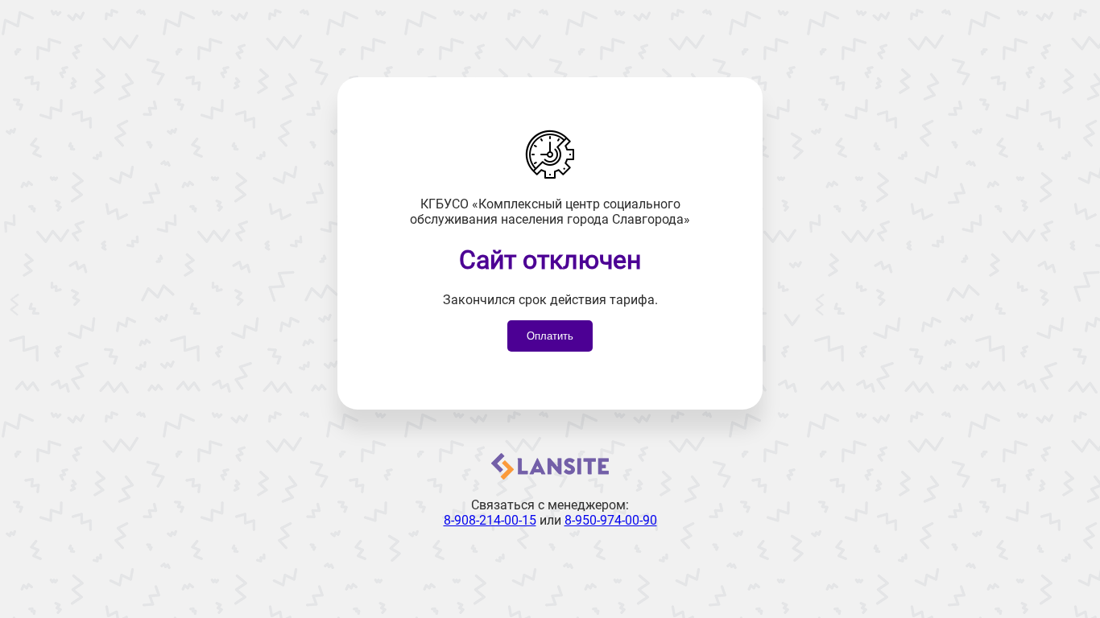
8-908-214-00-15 (490, 520)
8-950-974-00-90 (610, 520)
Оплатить (550, 336)
